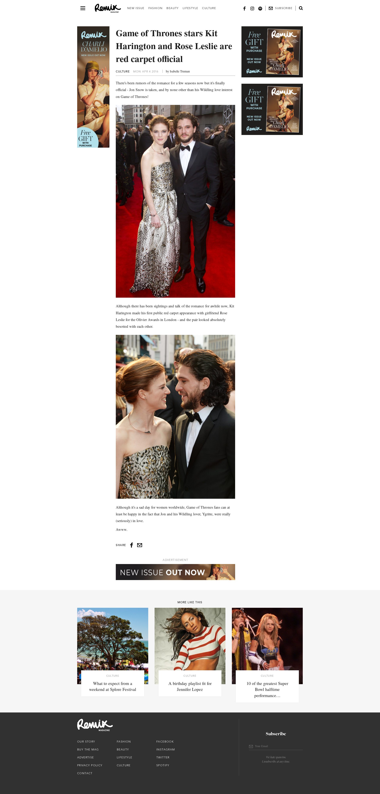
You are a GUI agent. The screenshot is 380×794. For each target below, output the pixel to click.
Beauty (172, 8)
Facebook (165, 741)
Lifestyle (190, 8)
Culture (209, 8)
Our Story (86, 741)
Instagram (165, 749)
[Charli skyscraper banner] (93, 87)
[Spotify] (260, 8)
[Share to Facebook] (131, 545)
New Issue (135, 8)
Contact (85, 773)
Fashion (155, 8)
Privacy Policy (90, 765)
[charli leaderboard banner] (175, 572)
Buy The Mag (88, 749)
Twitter (163, 757)
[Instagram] (252, 8)
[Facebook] (244, 8)
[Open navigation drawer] (82, 8)
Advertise (85, 757)
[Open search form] (301, 8)
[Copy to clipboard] (139, 545)
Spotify (162, 765)
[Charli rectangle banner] (272, 51)
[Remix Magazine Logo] (108, 8)
